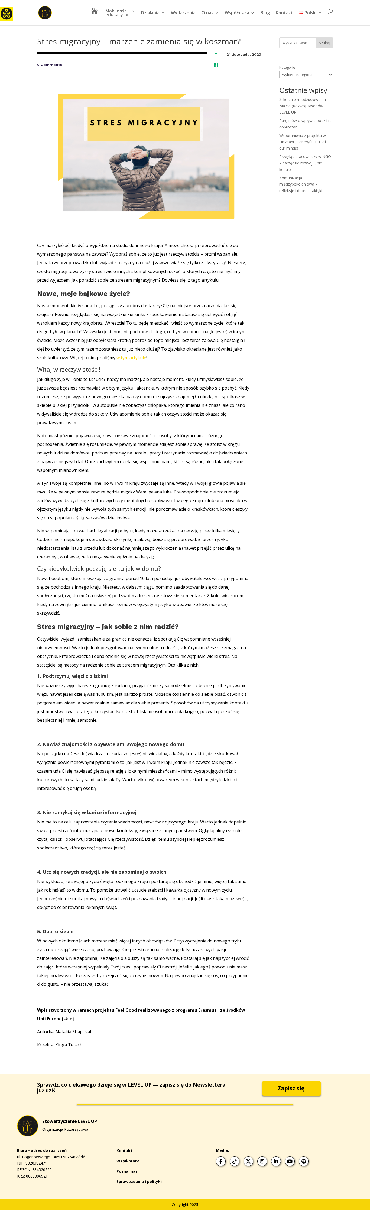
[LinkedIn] (276, 1161)
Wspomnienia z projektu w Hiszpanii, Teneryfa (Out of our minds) (302, 142)
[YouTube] (290, 1161)
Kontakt (284, 13)
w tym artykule (131, 358)
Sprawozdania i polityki (139, 1181)
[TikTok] (234, 1161)
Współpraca (237, 13)
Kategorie (287, 67)
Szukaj (324, 42)
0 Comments (49, 64)
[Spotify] (304, 1161)
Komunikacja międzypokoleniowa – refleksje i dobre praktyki (300, 184)
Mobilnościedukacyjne (117, 13)
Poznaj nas (127, 1171)
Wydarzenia (183, 13)
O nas (207, 13)
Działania (150, 13)
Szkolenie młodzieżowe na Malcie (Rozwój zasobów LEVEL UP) (302, 106)
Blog (265, 13)
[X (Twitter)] (248, 1161)
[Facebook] (221, 1161)
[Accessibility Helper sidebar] (6, 13)
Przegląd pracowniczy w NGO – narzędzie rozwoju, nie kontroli (305, 163)
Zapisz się (291, 1088)
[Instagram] (262, 1161)
